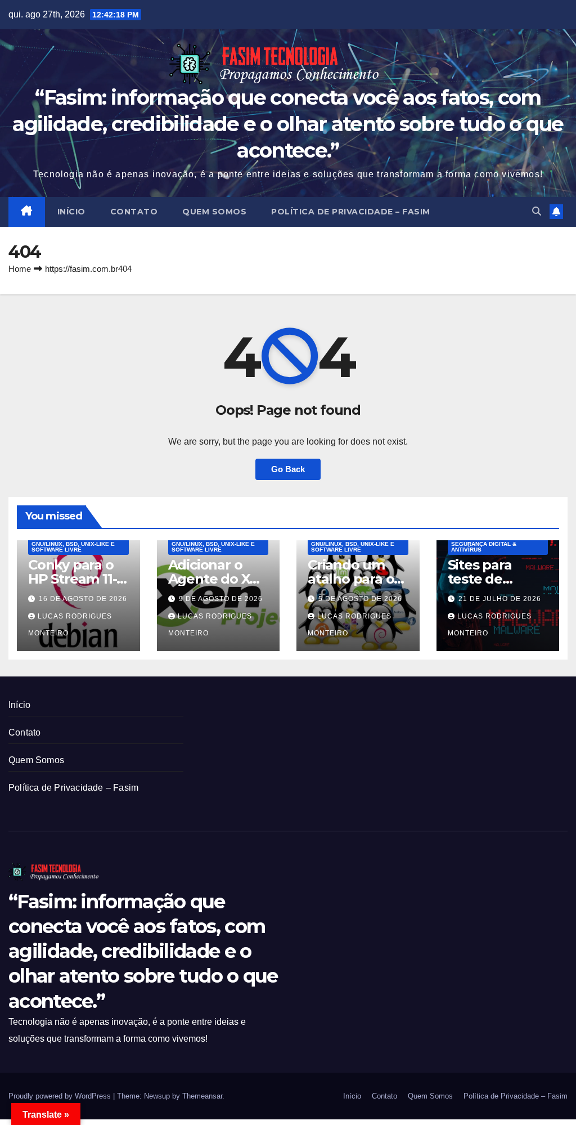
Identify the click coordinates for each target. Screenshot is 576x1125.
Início (71, 212)
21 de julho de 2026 (499, 599)
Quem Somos (214, 212)
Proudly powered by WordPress (60, 1096)
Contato (134, 212)
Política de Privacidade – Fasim (350, 212)
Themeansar (202, 1096)
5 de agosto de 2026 (360, 599)
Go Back (288, 469)
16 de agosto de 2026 (83, 599)
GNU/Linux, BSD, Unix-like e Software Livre (73, 547)
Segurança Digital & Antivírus (483, 547)
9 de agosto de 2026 (221, 599)
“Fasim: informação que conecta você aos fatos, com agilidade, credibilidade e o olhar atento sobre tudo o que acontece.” (287, 124)
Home (19, 269)
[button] (536, 211)
